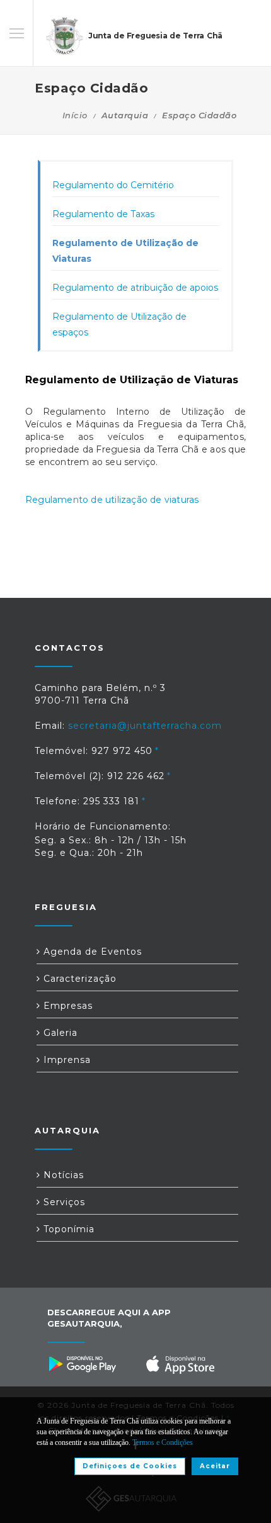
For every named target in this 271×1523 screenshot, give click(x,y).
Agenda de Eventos (91, 951)
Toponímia (67, 1229)
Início (75, 115)
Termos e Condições (162, 1442)
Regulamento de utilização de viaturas (112, 499)
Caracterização (78, 978)
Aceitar (215, 1466)
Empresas (66, 1005)
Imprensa (65, 1059)
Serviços (62, 1202)
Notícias (62, 1175)
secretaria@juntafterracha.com (145, 725)
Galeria (59, 1032)
